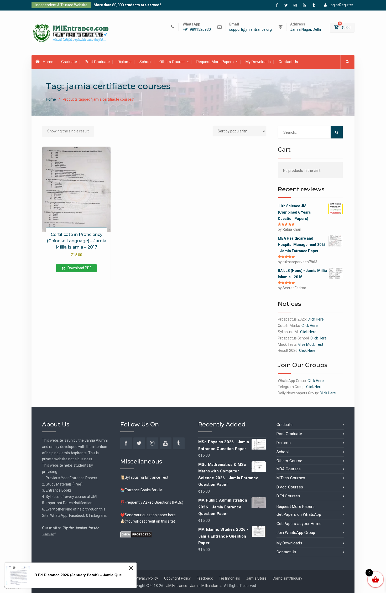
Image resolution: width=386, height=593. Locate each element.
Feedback (205, 578)
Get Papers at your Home (299, 523)
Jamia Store (256, 578)
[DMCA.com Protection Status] (136, 534)
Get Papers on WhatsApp (299, 514)
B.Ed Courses (288, 496)
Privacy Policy (146, 578)
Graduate (69, 61)
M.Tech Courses (291, 478)
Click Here (315, 319)
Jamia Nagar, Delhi (305, 29)
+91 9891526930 (197, 29)
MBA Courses (289, 469)
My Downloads (258, 61)
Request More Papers (215, 61)
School (145, 61)
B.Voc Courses (290, 487)
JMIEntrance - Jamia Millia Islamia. (195, 586)
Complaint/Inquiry (287, 578)
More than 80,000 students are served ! (127, 5)
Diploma (125, 61)
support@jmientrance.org (250, 29)
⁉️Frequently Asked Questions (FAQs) (151, 502)
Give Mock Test (310, 344)
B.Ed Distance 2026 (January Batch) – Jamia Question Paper (80, 575)
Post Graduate (97, 61)
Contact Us (288, 61)
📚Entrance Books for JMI (141, 490)
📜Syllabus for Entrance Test (144, 477)
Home (48, 61)
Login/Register (341, 5)
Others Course (172, 61)
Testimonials (229, 578)
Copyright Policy (177, 578)
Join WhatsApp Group (296, 532)
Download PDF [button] (79, 268)
